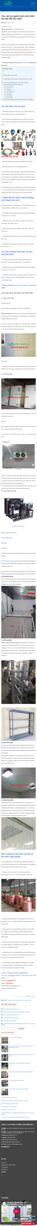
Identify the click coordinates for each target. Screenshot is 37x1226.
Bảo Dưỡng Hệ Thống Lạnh (22, 285)
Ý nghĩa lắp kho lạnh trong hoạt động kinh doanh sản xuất (17, 79)
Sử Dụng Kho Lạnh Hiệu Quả (11, 1009)
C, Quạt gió (8, 89)
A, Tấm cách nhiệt (9, 86)
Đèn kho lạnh (5, 745)
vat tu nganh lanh (26, 1000)
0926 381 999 (26, 1223)
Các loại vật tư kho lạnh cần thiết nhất (13, 84)
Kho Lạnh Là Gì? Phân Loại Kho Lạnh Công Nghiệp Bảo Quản (21, 1046)
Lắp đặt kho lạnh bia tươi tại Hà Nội (18, 1089)
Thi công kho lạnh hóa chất (16, 1080)
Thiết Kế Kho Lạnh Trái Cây (10, 1017)
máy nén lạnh (25, 62)
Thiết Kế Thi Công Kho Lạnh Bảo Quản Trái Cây (16, 1012)
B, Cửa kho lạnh (9, 87)
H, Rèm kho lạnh (9, 97)
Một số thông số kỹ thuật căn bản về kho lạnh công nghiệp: (18, 99)
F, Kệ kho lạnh (9, 94)
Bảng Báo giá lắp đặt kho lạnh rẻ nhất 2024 (21, 1071)
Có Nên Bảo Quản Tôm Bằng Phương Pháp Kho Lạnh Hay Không (18, 1024)
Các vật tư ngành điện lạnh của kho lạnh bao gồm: (16, 82)
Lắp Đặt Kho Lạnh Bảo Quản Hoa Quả (19, 1063)
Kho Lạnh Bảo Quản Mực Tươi (11, 1015)
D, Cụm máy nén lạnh (10, 91)
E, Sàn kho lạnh (9, 92)
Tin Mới (12, 22)
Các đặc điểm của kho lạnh (10, 75)
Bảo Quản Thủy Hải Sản (9, 1020)
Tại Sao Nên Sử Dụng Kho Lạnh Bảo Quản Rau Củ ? (15, 1117)
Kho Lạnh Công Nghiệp (15, 1037)
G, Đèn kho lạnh (9, 96)
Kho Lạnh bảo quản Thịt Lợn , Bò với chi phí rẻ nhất (22, 1055)
